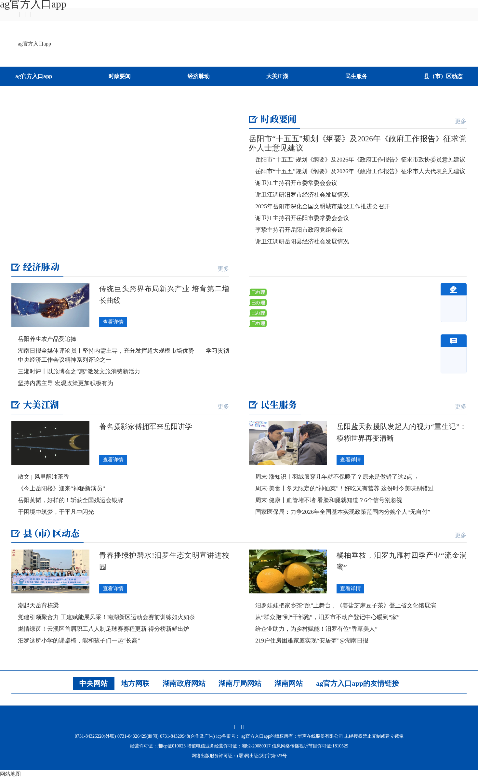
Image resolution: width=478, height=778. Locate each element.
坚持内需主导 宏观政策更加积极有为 (65, 383)
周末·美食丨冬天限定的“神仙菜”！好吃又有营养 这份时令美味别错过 (344, 488)
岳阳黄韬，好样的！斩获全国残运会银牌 (70, 500)
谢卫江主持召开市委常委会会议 (296, 183)
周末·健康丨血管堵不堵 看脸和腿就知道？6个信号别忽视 (328, 500)
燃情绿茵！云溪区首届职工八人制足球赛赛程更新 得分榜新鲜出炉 (103, 629)
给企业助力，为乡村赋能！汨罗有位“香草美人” (316, 629)
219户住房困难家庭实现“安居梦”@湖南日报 (311, 640)
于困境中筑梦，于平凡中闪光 (56, 512)
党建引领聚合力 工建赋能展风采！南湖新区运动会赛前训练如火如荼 (106, 617)
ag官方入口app (34, 43)
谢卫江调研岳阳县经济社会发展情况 (302, 241)
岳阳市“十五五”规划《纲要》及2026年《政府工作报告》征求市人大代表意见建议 (360, 171)
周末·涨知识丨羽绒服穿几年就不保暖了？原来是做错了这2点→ (336, 476)
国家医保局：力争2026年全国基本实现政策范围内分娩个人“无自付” (342, 512)
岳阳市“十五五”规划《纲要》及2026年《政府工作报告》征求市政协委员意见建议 (360, 159)
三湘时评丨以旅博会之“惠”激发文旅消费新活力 (79, 371)
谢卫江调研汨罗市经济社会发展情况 (302, 194)
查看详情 (113, 322)
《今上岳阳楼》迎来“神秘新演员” (61, 488)
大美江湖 (277, 76)
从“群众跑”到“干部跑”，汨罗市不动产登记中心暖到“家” (327, 617)
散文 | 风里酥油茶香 (43, 476)
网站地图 (10, 774)
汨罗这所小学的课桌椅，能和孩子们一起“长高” (79, 640)
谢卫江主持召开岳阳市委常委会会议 (302, 218)
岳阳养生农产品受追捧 (47, 339)
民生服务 (356, 76)
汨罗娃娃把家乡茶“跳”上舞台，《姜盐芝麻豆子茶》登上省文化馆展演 (345, 605)
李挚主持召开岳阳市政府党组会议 (299, 230)
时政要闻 (120, 76)
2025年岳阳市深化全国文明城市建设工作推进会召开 (322, 206)
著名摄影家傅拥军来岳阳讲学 (145, 426)
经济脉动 (199, 76)
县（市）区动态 (443, 76)
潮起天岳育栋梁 (38, 605)
